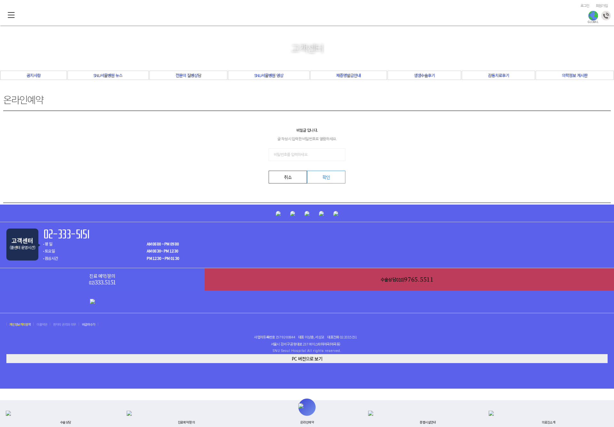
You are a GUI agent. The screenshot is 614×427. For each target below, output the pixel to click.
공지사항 (34, 75)
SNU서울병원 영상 (268, 75)
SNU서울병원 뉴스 (107, 75)
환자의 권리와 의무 (64, 324)
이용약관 (41, 324)
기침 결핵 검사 (282, 15)
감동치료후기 (498, 75)
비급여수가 (88, 324)
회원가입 (602, 6)
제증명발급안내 (348, 75)
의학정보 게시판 (574, 75)
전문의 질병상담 (188, 75)
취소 (288, 177)
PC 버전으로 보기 (307, 358)
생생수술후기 (424, 75)
